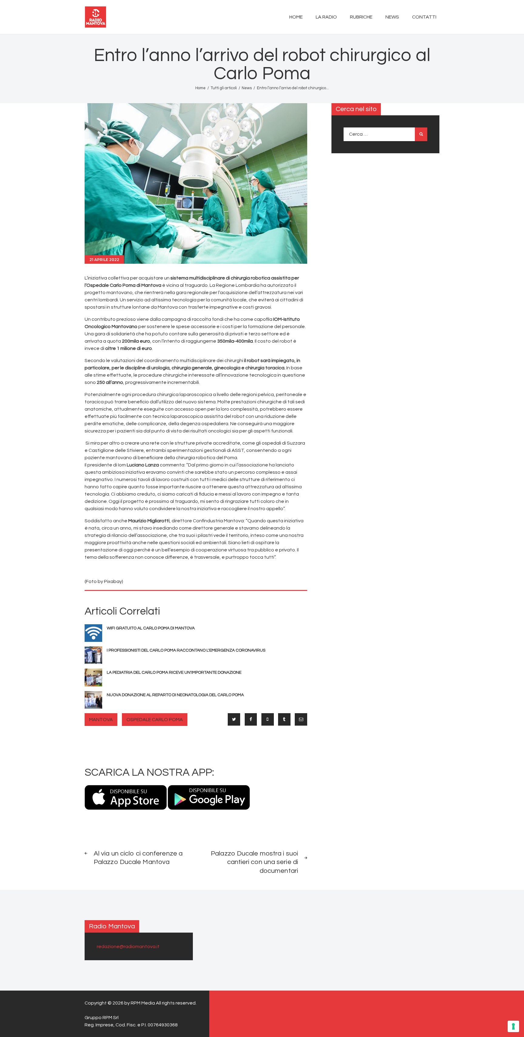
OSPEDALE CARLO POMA (154, 719)
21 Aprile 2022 (104, 259)
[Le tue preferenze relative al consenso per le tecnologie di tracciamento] (513, 1026)
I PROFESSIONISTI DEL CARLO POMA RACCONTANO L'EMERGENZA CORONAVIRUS (186, 650)
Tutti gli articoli (224, 88)
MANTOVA (101, 719)
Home (200, 88)
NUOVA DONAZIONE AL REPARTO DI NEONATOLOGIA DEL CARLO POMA (175, 695)
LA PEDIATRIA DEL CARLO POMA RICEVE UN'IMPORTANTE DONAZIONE (174, 672)
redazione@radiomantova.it (128, 946)
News (247, 88)
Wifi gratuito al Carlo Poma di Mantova (151, 628)
